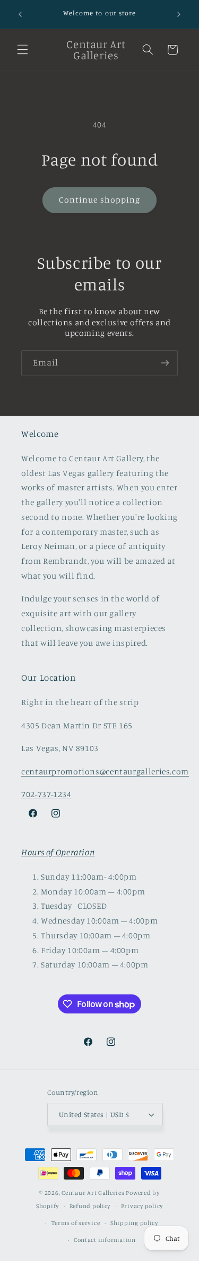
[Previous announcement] (20, 14)
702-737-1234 (46, 794)
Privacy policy (142, 1206)
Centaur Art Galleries (93, 1192)
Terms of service (75, 1223)
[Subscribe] (165, 363)
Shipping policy (134, 1223)
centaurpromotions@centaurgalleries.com (105, 771)
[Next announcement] (179, 14)
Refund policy (90, 1206)
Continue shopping (99, 200)
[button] (22, 50)
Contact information (105, 1240)
